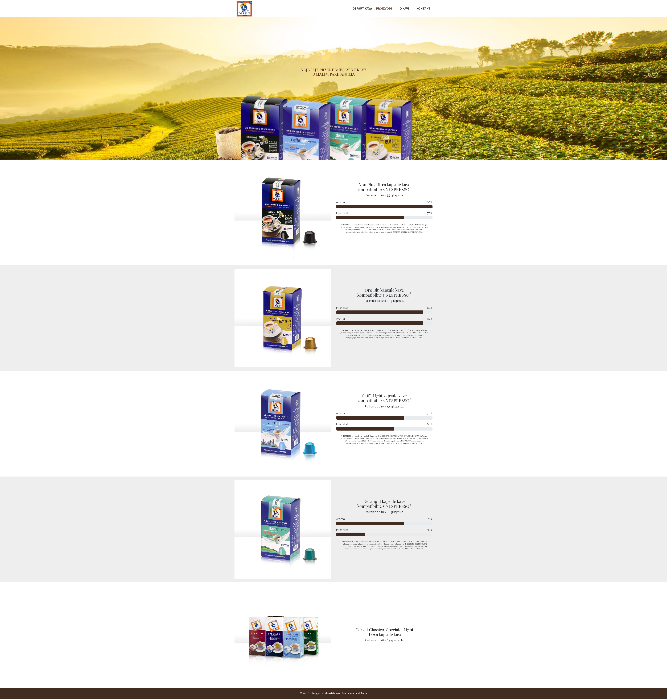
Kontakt (423, 8)
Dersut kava (362, 8)
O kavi (404, 8)
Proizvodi (384, 8)
